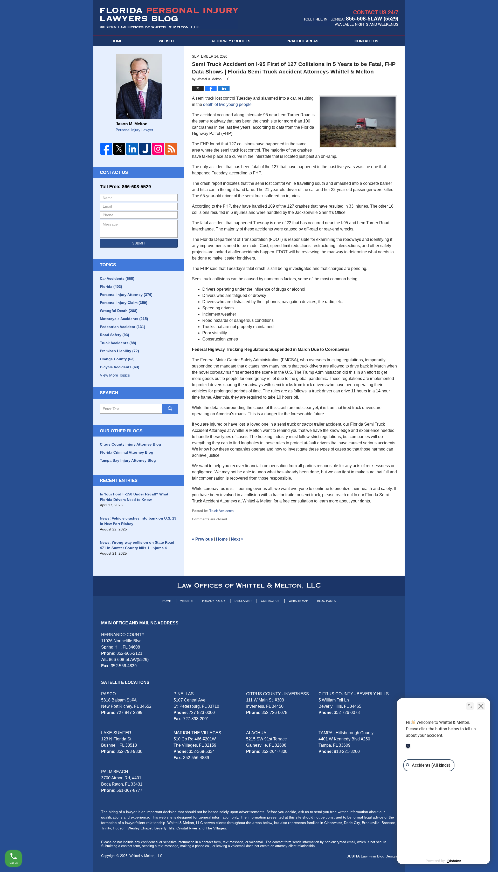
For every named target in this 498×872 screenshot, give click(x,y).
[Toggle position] (470, 706)
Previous (202, 539)
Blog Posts (326, 600)
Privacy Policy (213, 600)
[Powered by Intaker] (454, 861)
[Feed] (171, 149)
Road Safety (114, 335)
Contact (366, 41)
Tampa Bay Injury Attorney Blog (128, 460)
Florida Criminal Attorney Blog (126, 452)
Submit (138, 243)
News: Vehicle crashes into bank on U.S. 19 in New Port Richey (138, 521)
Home (117, 41)
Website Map (298, 600)
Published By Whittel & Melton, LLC (350, 18)
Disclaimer (243, 600)
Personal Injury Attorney (126, 294)
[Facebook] (106, 149)
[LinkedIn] (132, 149)
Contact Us (114, 172)
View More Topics (115, 375)
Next (237, 539)
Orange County (117, 359)
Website (167, 41)
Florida (111, 286)
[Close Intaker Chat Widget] (481, 706)
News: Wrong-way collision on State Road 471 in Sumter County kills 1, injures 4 (137, 545)
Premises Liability (119, 351)
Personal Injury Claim (123, 303)
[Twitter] (119, 149)
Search (170, 409)
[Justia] (145, 149)
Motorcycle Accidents (124, 319)
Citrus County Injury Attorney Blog (130, 444)
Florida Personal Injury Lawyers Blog (169, 18)
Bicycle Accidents (119, 367)
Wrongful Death (118, 311)
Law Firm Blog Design (372, 856)
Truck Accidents (221, 511)
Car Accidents (117, 278)
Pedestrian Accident (122, 327)
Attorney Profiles (230, 41)
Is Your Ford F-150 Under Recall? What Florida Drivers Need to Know (134, 497)
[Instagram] (158, 149)
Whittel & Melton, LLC (145, 856)
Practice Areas (302, 41)
